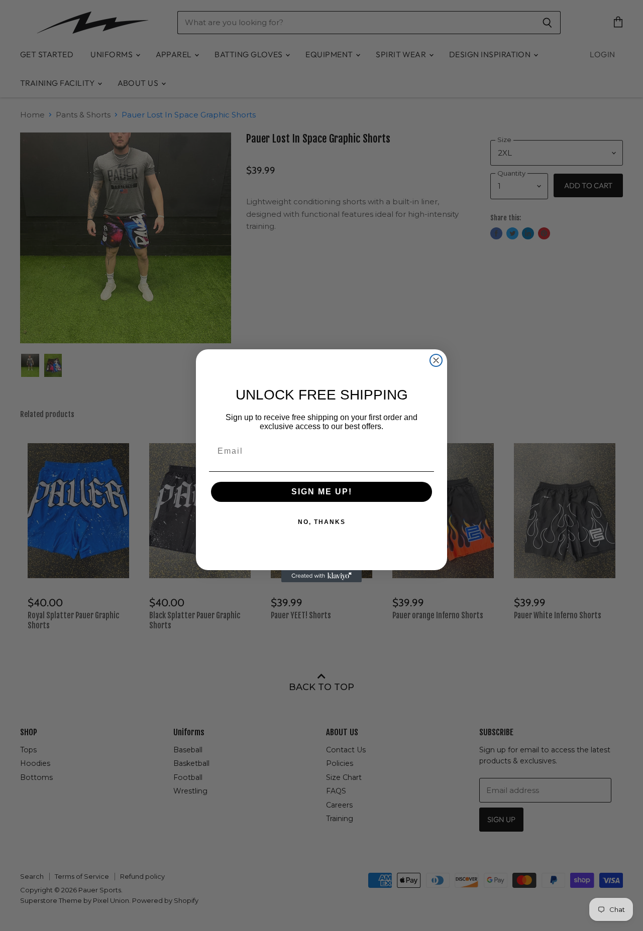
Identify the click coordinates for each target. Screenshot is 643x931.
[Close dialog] (436, 360)
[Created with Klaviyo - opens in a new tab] (321, 576)
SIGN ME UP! (321, 491)
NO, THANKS (322, 521)
